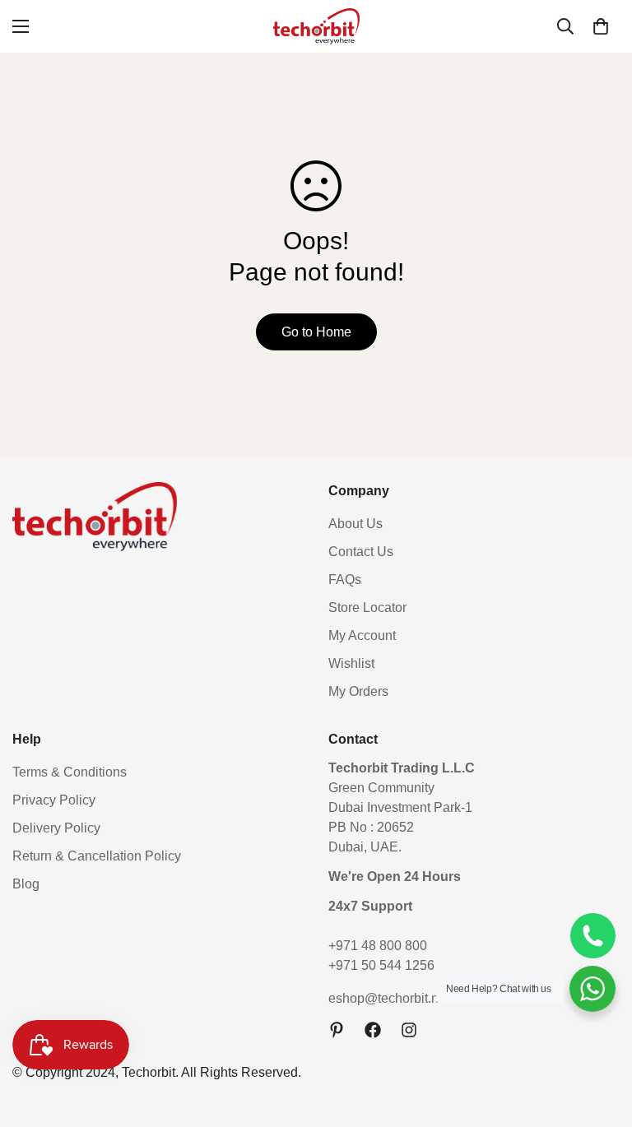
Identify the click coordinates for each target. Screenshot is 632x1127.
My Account (362, 635)
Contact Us (360, 552)
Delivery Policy (56, 828)
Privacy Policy (53, 800)
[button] (601, 26)
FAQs (344, 580)
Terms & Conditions (69, 772)
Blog (26, 884)
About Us (355, 524)
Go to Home (316, 332)
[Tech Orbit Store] (316, 26)
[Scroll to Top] (600, 1037)
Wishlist (351, 663)
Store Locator (367, 608)
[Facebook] (373, 1030)
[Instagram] (409, 1030)
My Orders (358, 691)
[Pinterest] (336, 1030)
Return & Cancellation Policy (96, 856)
